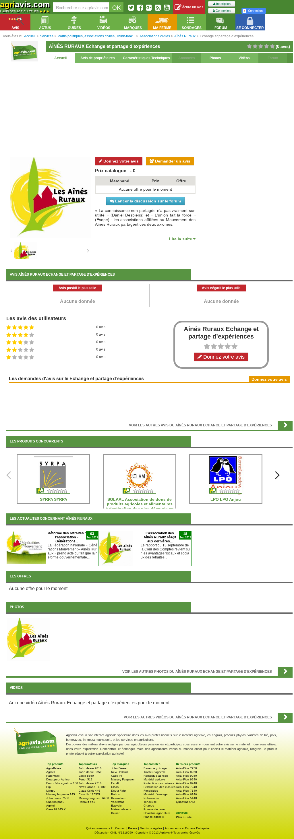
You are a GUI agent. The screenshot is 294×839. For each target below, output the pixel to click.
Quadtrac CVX (185, 801)
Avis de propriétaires (97, 58)
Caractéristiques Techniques (146, 58)
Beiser (115, 813)
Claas (115, 786)
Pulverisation (152, 798)
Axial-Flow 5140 (186, 798)
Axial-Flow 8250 (186, 772)
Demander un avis (172, 161)
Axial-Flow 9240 (186, 779)
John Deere (119, 768)
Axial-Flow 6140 (186, 794)
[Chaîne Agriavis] (167, 7)
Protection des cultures (159, 783)
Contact (120, 828)
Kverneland (118, 798)
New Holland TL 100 (92, 786)
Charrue (149, 805)
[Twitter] (131, 7)
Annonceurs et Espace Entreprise (187, 828)
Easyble (116, 805)
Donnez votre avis (120, 161)
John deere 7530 (57, 798)
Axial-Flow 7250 (186, 768)
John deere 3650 (90, 772)
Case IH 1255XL (90, 794)
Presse (132, 828)
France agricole (154, 816)
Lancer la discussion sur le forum (147, 201)
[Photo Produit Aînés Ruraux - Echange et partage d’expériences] (28, 639)
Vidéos (244, 58)
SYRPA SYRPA (53, 499)
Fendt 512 (85, 779)
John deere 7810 (90, 768)
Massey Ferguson (123, 779)
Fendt (115, 783)
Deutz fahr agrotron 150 (62, 783)
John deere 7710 (90, 783)
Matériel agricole (154, 779)
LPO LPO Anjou (225, 499)
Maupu (50, 790)
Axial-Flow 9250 (186, 775)
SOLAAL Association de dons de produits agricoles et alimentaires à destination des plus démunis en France (140, 506)
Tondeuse (150, 801)
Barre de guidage (155, 768)
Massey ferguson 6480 (94, 798)
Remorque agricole (156, 775)
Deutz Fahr (118, 790)
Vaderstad (118, 801)
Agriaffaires (53, 768)
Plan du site (184, 817)
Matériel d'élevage (156, 794)
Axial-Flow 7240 (186, 786)
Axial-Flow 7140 (186, 790)
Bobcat (116, 794)
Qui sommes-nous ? (99, 828)
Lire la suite (181, 239)
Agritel (50, 772)
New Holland (119, 772)
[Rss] (158, 7)
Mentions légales (151, 828)
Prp (48, 786)
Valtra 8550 (86, 775)
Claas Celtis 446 (89, 790)
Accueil (60, 58)
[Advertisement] (149, 109)
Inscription (223, 3)
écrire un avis (192, 7)
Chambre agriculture (157, 813)
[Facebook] (140, 7)
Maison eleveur (121, 809)
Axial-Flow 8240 (186, 783)
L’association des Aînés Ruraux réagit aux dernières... (160, 537)
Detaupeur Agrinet (58, 779)
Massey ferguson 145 (60, 794)
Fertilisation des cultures (159, 786)
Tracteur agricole (155, 772)
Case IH (116, 775)
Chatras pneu (55, 801)
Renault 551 (87, 801)
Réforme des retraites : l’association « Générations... (67, 537)
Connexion (223, 10)
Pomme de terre (154, 809)
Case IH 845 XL (56, 809)
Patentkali (52, 775)
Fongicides (151, 790)
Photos (215, 58)
